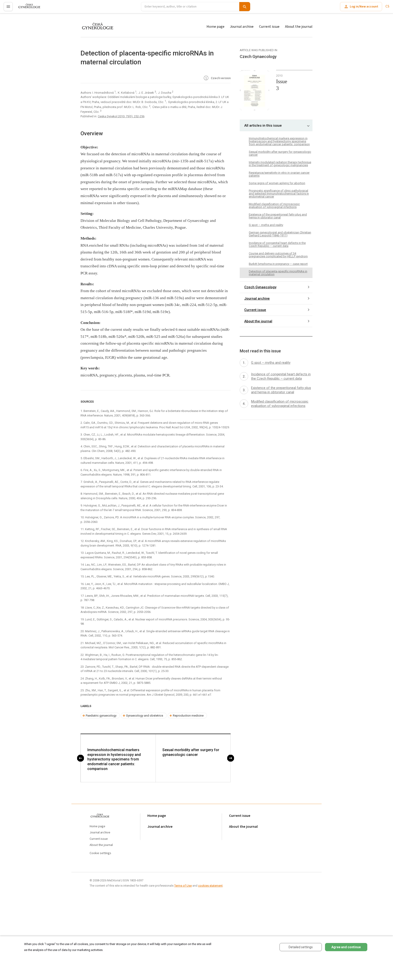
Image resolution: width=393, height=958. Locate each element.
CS (387, 6)
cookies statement (210, 885)
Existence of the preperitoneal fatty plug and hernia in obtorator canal (278, 216)
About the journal (298, 26)
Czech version (220, 78)
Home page (215, 26)
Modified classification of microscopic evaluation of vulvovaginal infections (274, 205)
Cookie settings (100, 853)
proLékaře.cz (26, 8)
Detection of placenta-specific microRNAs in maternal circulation (278, 273)
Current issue (269, 26)
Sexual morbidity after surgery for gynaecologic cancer (190, 752)
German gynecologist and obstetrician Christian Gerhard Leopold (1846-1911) (280, 234)
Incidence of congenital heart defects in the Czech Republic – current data (277, 244)
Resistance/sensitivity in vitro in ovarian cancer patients (279, 174)
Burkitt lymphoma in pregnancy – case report (278, 264)
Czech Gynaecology (260, 287)
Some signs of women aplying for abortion (277, 183)
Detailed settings (301, 947)
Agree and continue (346, 947)
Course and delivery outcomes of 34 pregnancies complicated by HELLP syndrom (278, 255)
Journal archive (242, 26)
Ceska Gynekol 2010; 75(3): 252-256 (121, 116)
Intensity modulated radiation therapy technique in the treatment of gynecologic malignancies (280, 164)
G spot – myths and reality (266, 225)
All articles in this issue (263, 125)
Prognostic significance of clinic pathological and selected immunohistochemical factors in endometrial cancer (279, 193)
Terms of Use (183, 885)
